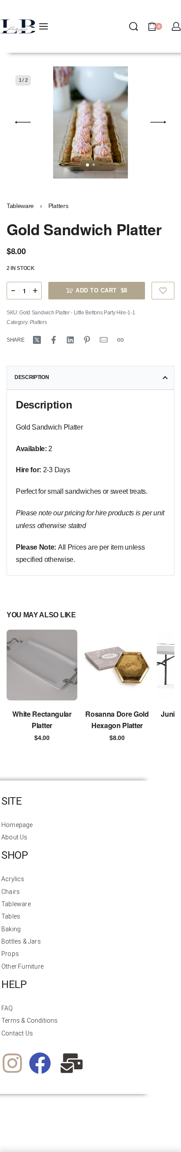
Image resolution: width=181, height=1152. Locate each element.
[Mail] (104, 340)
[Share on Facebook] (54, 340)
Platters (58, 205)
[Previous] (22, 122)
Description (31, 377)
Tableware (20, 205)
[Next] (158, 122)
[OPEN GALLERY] (90, 122)
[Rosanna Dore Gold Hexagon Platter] (117, 665)
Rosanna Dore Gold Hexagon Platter (117, 719)
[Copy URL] (120, 340)
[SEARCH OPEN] (133, 26)
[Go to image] (87, 164)
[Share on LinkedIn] (70, 340)
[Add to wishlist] (163, 290)
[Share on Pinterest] (87, 340)
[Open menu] (43, 26)
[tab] (90, 378)
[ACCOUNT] (176, 26)
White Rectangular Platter (42, 719)
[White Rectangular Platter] (42, 665)
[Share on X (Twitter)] (37, 340)
